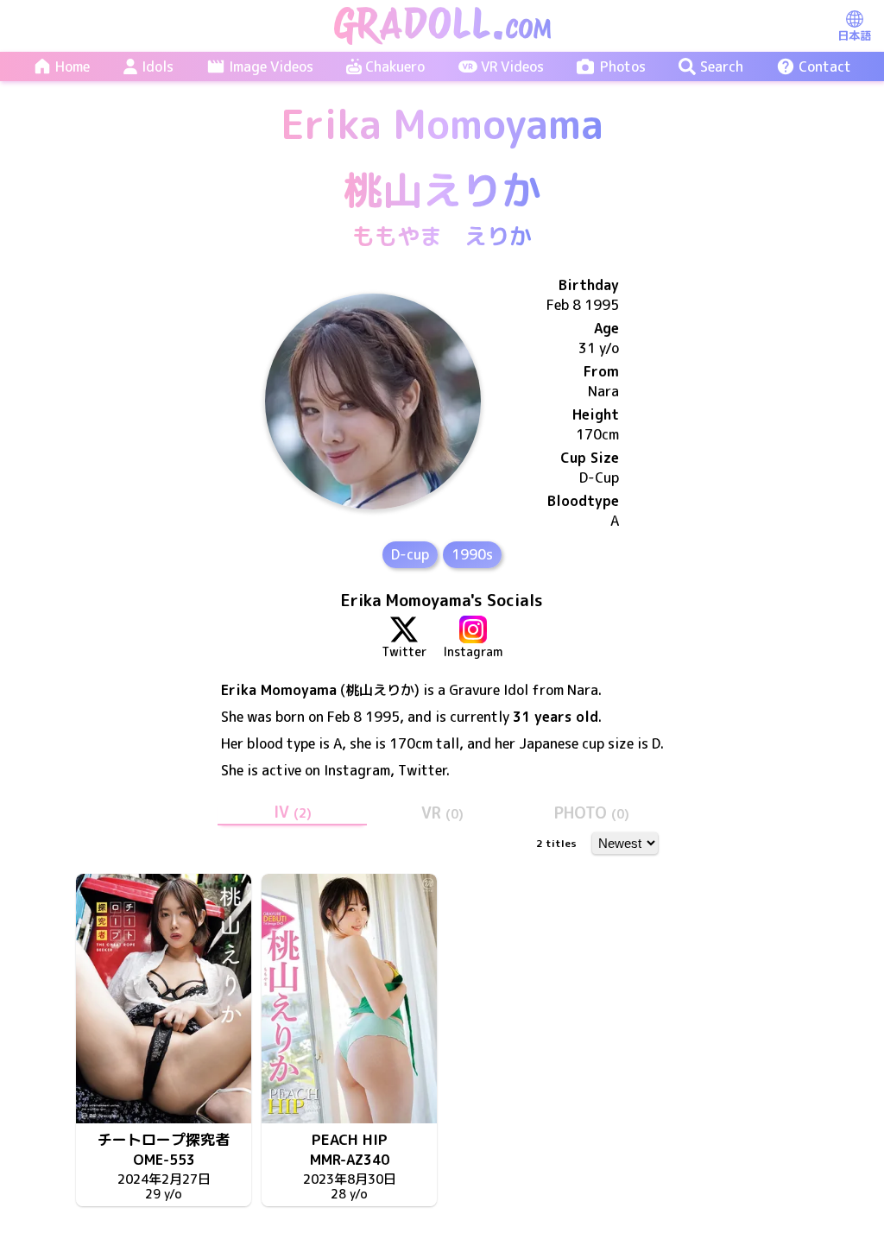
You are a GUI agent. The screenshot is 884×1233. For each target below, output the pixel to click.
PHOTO (591, 813)
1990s (472, 554)
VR (442, 813)
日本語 (854, 35)
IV (293, 812)
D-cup (410, 554)
